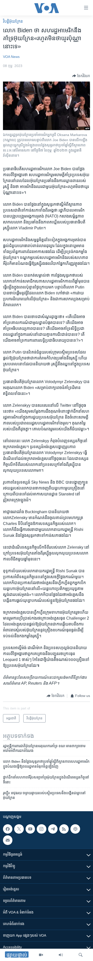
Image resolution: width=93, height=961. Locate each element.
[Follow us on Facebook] (7, 829)
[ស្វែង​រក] (80, 955)
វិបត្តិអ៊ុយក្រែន (13, 21)
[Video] (40, 955)
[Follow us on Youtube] (30, 829)
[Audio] (60, 955)
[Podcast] (75, 829)
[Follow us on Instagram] (41, 829)
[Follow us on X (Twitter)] (19, 829)
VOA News (11, 57)
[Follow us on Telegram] (53, 829)
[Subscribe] (7, 840)
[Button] (81, 76)
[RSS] (64, 829)
